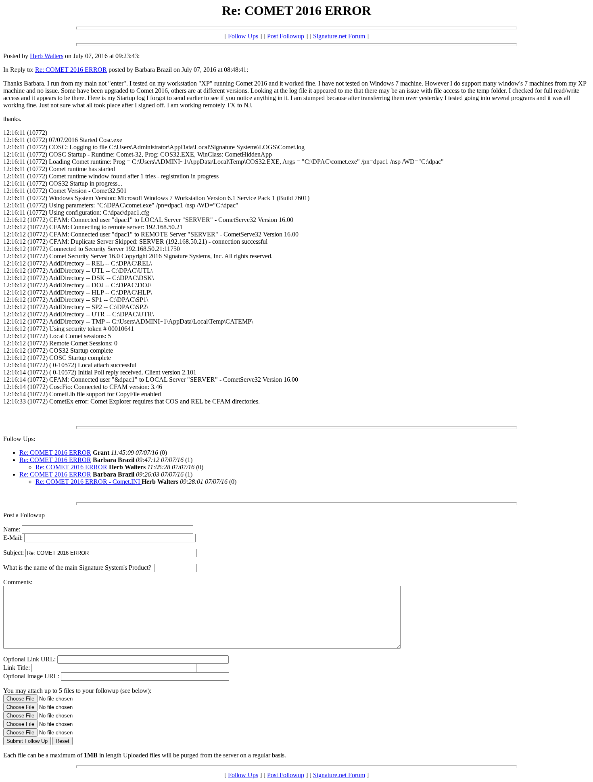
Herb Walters (46, 55)
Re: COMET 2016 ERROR (71, 69)
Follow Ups (243, 36)
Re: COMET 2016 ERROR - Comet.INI (88, 481)
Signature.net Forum (339, 36)
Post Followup (285, 36)
